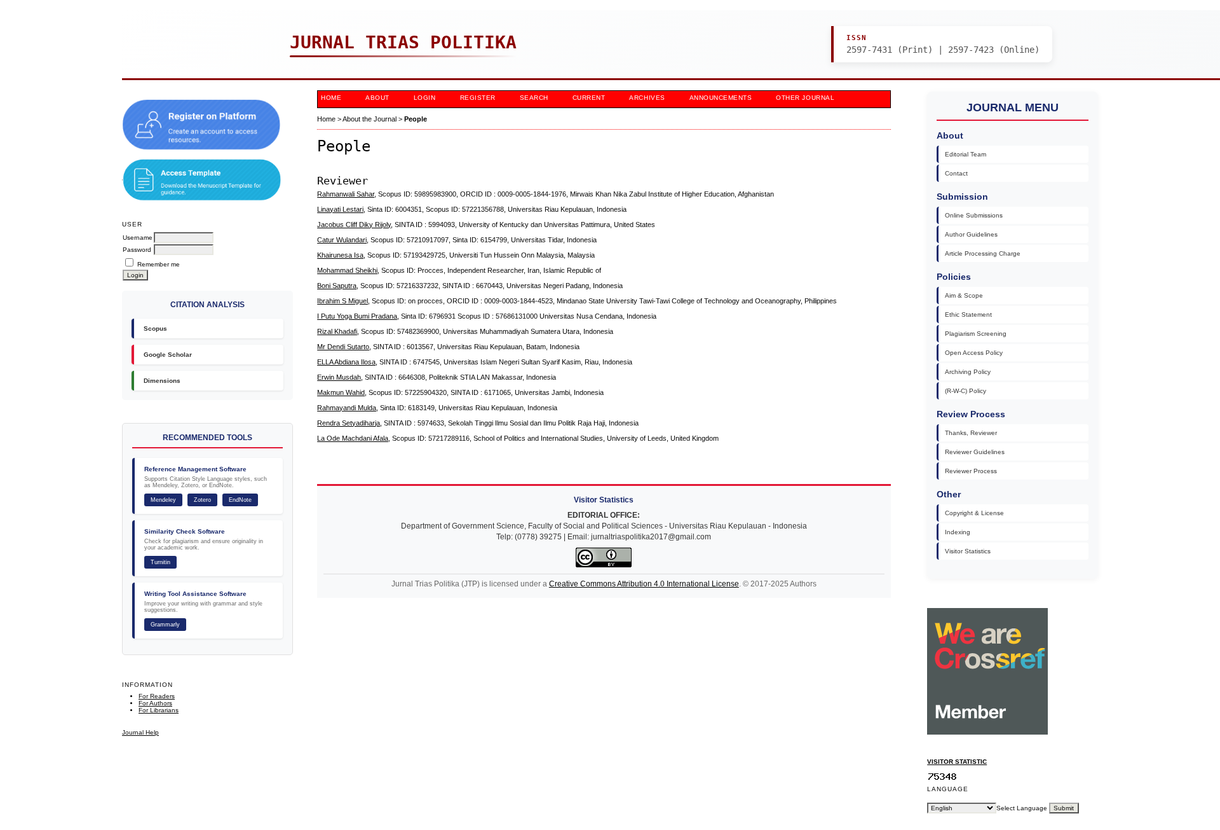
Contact (956, 173)
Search (534, 97)
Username (137, 237)
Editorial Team (965, 154)
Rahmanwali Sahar (345, 194)
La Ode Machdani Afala (352, 438)
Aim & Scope (964, 295)
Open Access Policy (974, 352)
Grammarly (165, 624)
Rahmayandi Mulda (346, 408)
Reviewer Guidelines (975, 451)
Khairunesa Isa (340, 255)
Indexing (957, 532)
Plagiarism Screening (975, 333)
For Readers (157, 696)
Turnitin (160, 562)
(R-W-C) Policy (965, 390)
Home (331, 97)
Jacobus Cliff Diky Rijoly (354, 224)
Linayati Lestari (340, 209)
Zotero (202, 500)
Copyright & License (974, 512)
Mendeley (163, 500)
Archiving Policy (968, 371)
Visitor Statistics (968, 551)
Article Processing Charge (982, 253)
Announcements (720, 97)
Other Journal (805, 97)
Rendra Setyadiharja (348, 423)
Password (137, 249)
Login (425, 97)
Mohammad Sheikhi (347, 270)
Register (478, 97)
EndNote (240, 500)
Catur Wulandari (342, 240)
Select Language (1021, 808)
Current (589, 97)
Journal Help (140, 732)
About (377, 97)
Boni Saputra (336, 285)
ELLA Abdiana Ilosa (346, 362)
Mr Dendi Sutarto (343, 346)
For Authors (155, 703)
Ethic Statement (968, 314)
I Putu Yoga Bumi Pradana (357, 316)
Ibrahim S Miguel (342, 301)
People (415, 119)
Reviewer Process (971, 470)
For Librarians (159, 710)
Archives (647, 97)
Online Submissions (974, 215)
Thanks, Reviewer (971, 432)
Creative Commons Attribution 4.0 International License (644, 583)
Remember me (158, 264)
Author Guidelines (971, 234)
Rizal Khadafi (337, 331)
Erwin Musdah (339, 377)
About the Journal (369, 119)
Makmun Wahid (341, 392)
